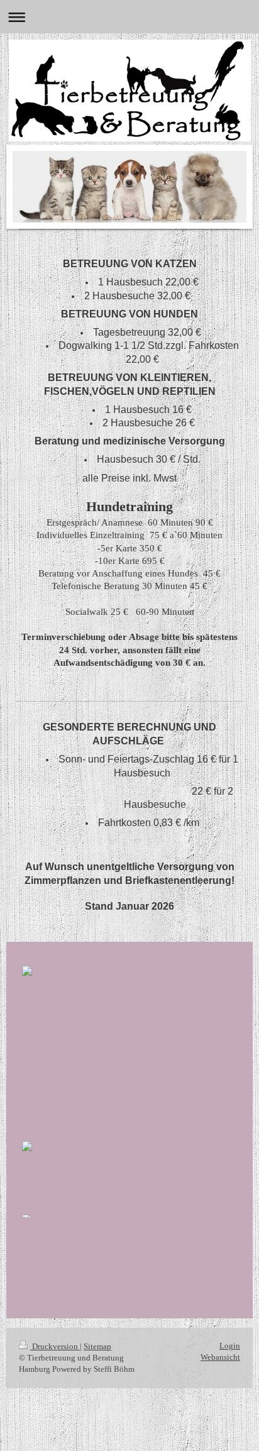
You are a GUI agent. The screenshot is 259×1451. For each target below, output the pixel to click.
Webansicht (220, 1357)
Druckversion (55, 1346)
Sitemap (97, 1346)
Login (229, 1345)
